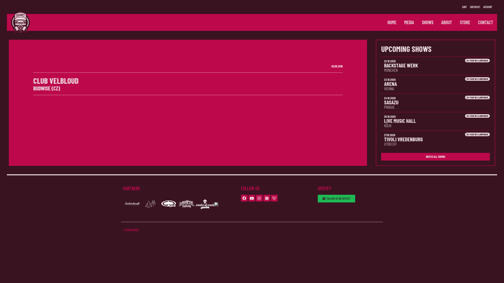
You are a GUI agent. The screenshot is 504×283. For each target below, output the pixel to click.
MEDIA (409, 22)
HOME (391, 22)
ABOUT (446, 22)
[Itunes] (266, 198)
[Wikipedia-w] (274, 198)
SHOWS (427, 22)
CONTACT (485, 22)
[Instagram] (259, 198)
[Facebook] (244, 198)
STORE (465, 22)
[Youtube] (251, 198)
